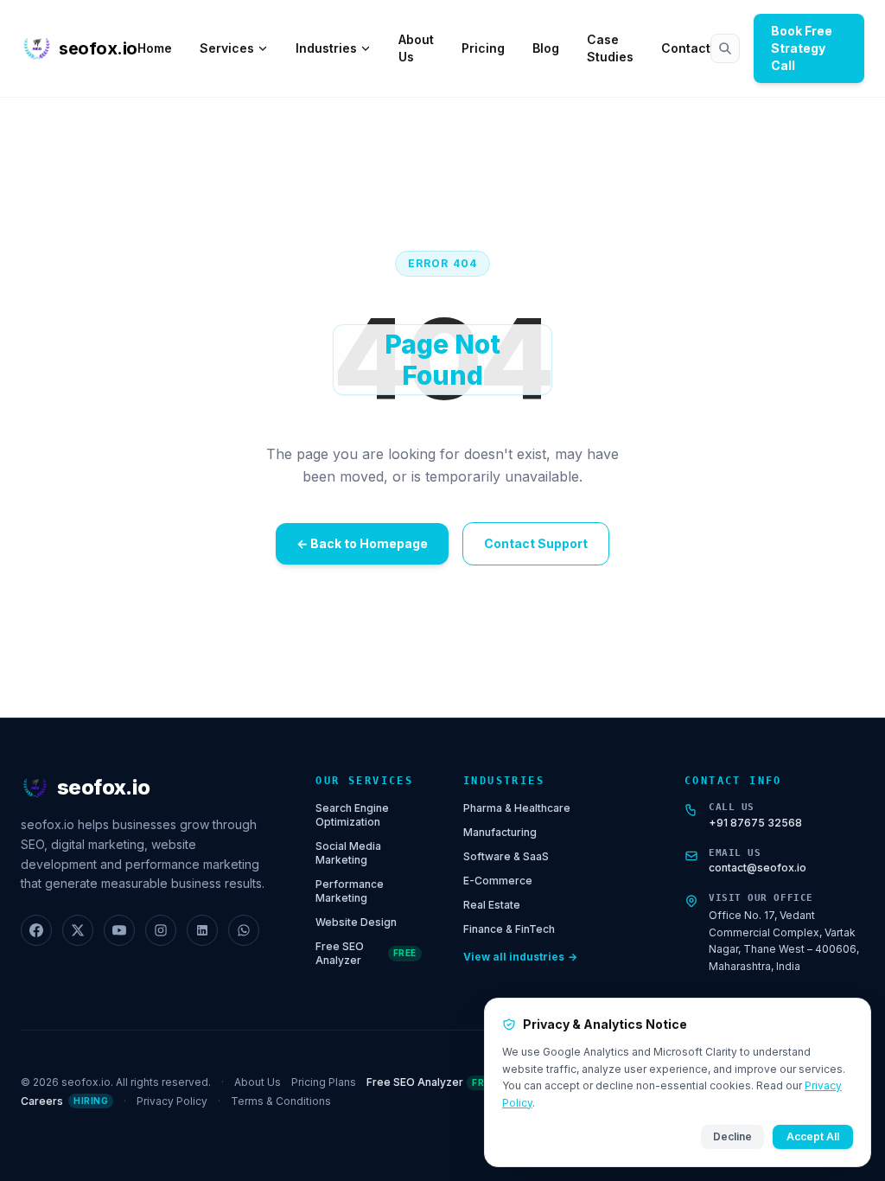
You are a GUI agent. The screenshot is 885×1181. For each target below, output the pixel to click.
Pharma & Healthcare (516, 807)
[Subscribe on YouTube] (119, 930)
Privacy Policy (172, 1101)
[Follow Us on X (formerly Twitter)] (77, 930)
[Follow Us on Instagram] (160, 930)
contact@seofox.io (757, 867)
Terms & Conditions (281, 1101)
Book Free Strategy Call (801, 48)
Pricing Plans (323, 1082)
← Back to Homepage (362, 543)
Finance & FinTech (509, 928)
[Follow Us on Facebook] (36, 930)
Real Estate (491, 904)
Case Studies (610, 48)
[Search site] (725, 48)
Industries (326, 48)
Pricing (483, 48)
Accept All (812, 1136)
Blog (545, 48)
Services (227, 48)
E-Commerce (497, 880)
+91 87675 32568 (755, 822)
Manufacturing (500, 832)
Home (154, 48)
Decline (732, 1136)
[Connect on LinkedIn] (202, 930)
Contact (685, 48)
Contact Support (536, 543)
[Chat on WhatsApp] (243, 930)
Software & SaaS (506, 856)
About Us (416, 48)
